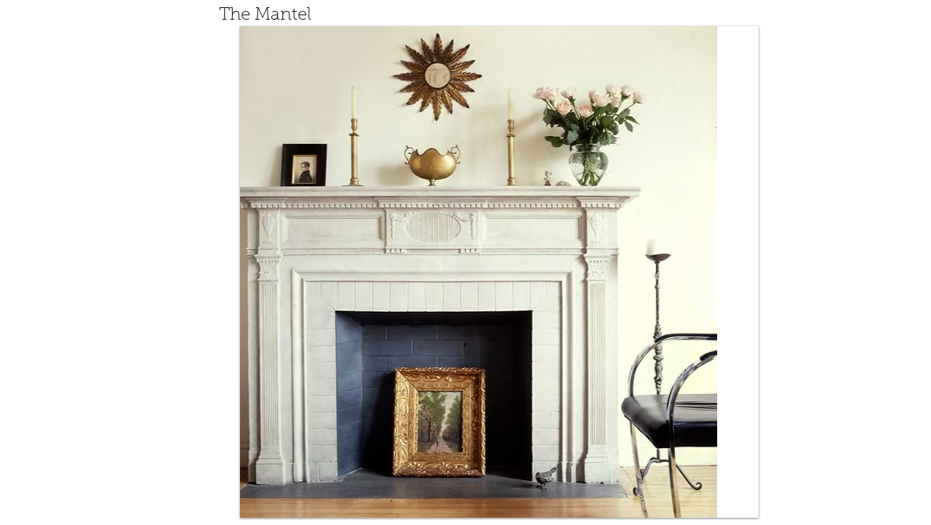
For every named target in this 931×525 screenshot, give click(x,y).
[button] (506, 272)
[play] (737, 496)
